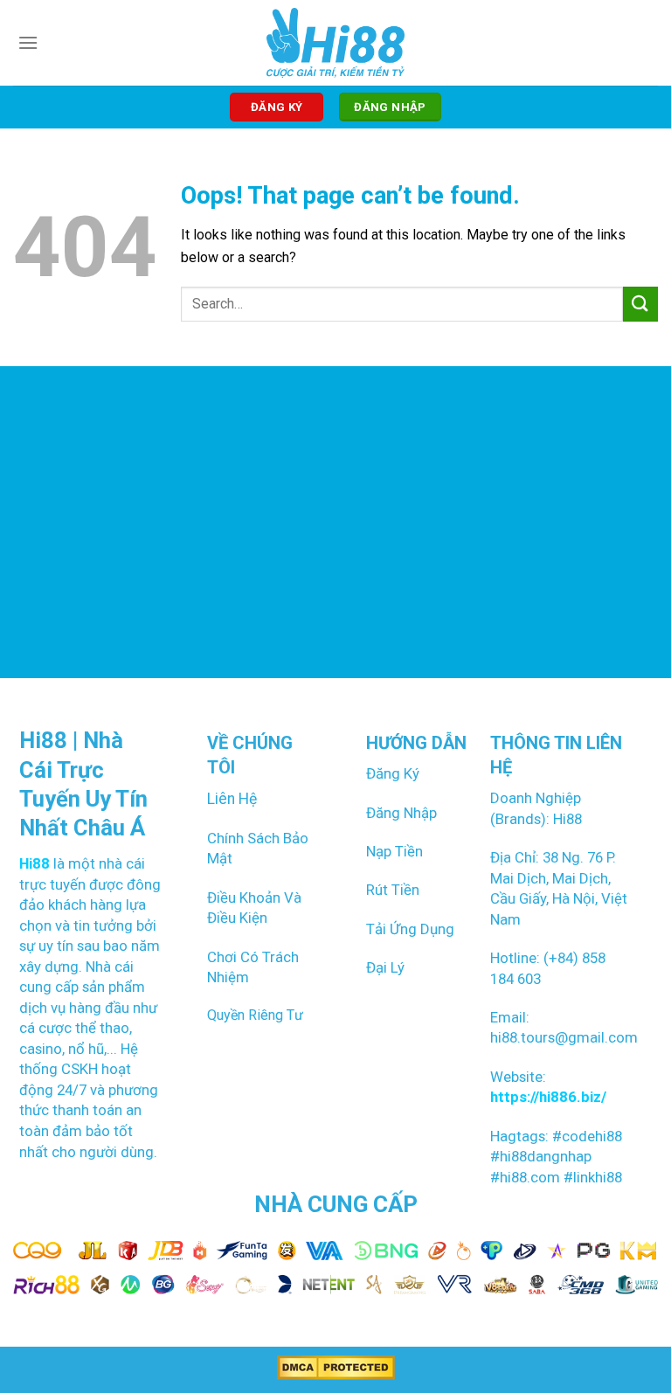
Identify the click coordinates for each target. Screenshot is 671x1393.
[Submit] (640, 304)
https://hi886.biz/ (548, 1096)
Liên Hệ (232, 798)
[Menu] (28, 42)
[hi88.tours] (335, 43)
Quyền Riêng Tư (255, 1015)
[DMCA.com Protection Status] (336, 1367)
